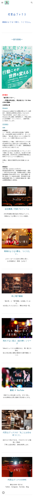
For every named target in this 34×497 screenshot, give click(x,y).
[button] (2, 2)
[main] (17, 39)
